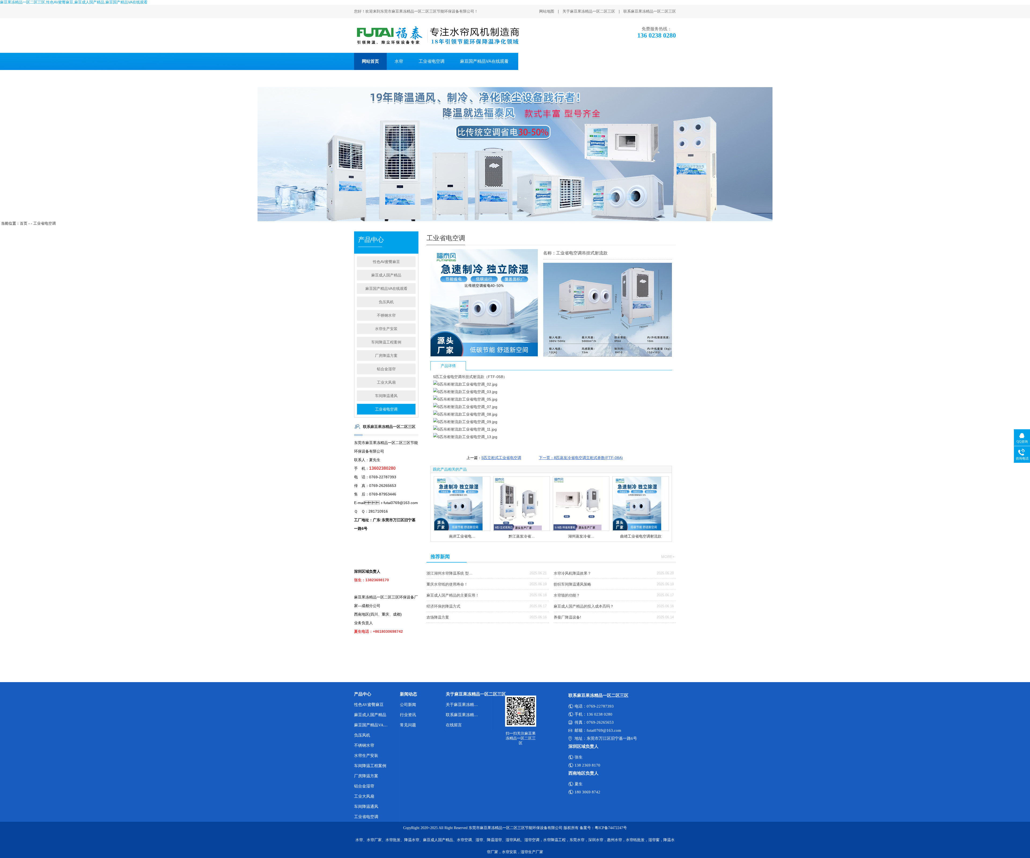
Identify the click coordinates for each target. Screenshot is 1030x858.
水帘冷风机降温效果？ (572, 573)
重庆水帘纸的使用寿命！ (447, 584)
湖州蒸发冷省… (581, 536)
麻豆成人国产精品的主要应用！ (452, 595)
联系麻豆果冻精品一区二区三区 (649, 11)
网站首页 (370, 61)
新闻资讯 (653, 61)
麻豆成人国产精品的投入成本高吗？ (584, 606)
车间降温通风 (386, 396)
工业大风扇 (386, 382)
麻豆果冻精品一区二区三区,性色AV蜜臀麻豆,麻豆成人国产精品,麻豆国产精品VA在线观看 (74, 2)
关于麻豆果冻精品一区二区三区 (588, 11)
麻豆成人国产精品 (386, 275)
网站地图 (546, 11)
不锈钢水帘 (386, 315)
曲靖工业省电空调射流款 (640, 536)
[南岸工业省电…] (462, 503)
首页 (23, 223)
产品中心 (362, 694)
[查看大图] (484, 355)
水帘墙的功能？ (567, 595)
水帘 (399, 61)
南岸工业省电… (462, 536)
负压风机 (532, 61)
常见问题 (408, 725)
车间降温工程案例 (386, 342)
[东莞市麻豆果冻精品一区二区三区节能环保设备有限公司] (437, 35)
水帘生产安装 (386, 329)
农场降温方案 (437, 617)
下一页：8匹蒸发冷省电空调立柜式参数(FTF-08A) (581, 458)
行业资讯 (408, 715)
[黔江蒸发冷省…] (521, 503)
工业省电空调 (431, 61)
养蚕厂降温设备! (567, 617)
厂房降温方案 (617, 61)
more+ (668, 556)
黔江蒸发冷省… (522, 536)
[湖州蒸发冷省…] (581, 503)
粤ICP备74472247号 (611, 828)
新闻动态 (408, 694)
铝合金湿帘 (386, 369)
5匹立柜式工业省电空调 (501, 458)
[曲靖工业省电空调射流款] (640, 503)
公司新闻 (408, 704)
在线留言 (454, 725)
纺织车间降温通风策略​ (572, 584)
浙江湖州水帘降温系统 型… (449, 573)
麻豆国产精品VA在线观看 (484, 61)
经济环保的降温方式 (443, 606)
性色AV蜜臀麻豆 (572, 61)
